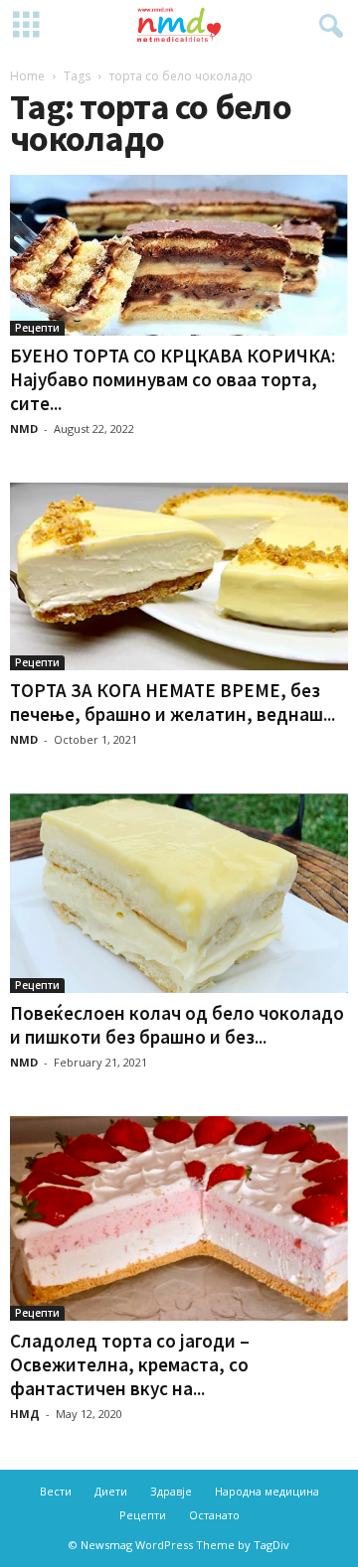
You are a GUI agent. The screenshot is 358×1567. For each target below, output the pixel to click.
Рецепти (37, 328)
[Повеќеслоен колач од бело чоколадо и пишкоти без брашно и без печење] (179, 893)
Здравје (171, 1491)
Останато (214, 1514)
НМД (25, 1413)
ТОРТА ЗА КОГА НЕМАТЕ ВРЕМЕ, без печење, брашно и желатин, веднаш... (172, 702)
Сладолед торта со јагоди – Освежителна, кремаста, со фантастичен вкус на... (130, 1364)
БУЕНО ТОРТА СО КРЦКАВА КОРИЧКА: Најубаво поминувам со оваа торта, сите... (172, 379)
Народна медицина (267, 1491)
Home (27, 76)
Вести (56, 1491)
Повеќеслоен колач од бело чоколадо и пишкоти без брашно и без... (177, 1025)
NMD (24, 428)
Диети (110, 1491)
